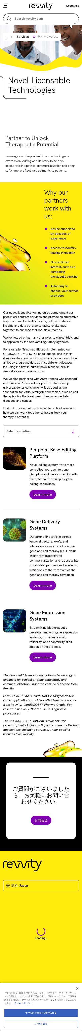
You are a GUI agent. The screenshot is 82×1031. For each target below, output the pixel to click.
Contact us (72, 6)
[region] (41, 1007)
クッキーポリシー (23, 1003)
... (6, 37)
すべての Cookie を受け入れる (40, 1012)
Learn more (42, 494)
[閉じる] (77, 988)
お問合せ (41, 820)
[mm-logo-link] (41, 6)
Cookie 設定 (41, 1023)
